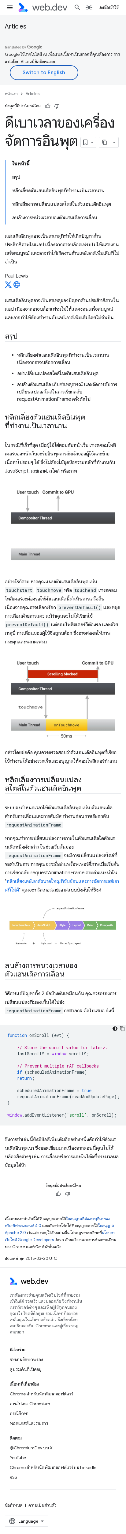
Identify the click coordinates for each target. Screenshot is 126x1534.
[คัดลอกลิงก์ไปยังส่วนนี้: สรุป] (22, 336)
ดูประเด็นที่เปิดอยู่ (26, 1369)
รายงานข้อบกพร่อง (26, 1359)
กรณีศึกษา (19, 1413)
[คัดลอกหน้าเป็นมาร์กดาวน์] (104, 142)
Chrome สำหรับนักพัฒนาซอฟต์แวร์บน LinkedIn (53, 1467)
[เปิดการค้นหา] (77, 7)
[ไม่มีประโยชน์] (56, 106)
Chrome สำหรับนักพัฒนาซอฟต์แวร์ (41, 1394)
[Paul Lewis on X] (8, 286)
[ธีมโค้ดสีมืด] (115, 1028)
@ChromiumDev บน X (31, 1448)
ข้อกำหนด (14, 1505)
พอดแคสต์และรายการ (29, 1423)
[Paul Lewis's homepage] (16, 286)
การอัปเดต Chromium (30, 1403)
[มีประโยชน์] (47, 106)
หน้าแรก (11, 93)
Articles (15, 26)
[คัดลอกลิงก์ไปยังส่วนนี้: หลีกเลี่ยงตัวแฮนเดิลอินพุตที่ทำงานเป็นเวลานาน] (72, 426)
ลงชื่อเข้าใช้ (109, 7)
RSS (13, 1477)
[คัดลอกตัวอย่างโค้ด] (122, 1028)
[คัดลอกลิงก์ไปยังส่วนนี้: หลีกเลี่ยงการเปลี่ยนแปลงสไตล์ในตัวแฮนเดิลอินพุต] (86, 788)
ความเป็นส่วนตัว (42, 1505)
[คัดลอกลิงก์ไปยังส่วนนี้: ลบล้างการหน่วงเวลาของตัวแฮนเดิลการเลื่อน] (69, 974)
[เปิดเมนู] (10, 7)
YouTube (18, 1457)
